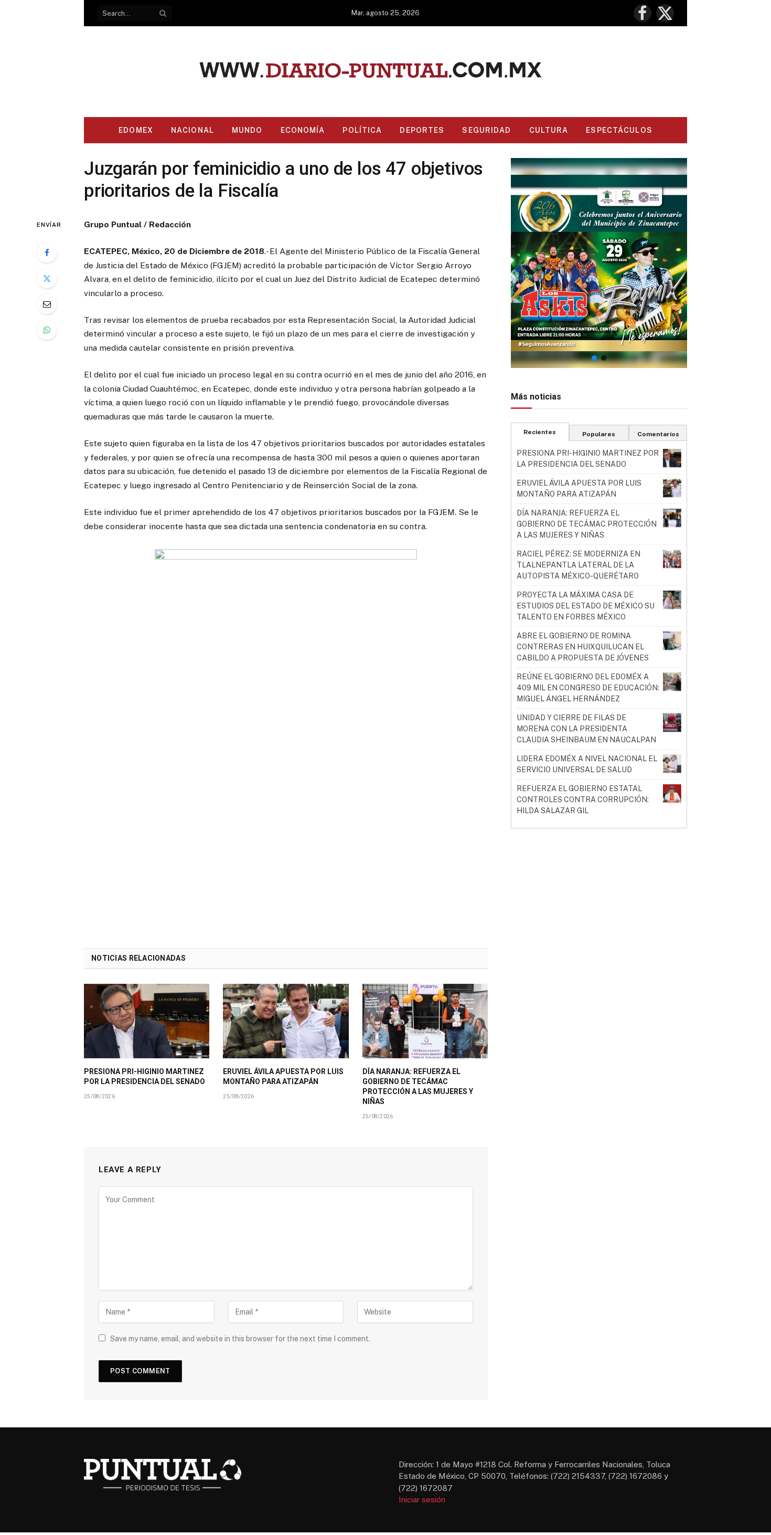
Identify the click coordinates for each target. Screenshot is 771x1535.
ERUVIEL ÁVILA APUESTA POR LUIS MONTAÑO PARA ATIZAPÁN (283, 1076)
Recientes (539, 432)
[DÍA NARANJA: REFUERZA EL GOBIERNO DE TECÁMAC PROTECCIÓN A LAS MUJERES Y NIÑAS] (425, 1021)
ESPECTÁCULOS (619, 130)
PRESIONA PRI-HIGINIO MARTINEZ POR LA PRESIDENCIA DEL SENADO (144, 1076)
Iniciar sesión (422, 1499)
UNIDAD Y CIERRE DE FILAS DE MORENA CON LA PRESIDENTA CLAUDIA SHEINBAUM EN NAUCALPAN (586, 728)
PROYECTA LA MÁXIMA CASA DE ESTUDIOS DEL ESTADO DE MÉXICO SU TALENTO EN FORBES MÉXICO (586, 606)
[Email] (47, 304)
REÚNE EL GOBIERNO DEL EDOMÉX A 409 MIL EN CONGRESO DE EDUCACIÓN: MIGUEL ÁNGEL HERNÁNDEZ (588, 687)
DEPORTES (422, 130)
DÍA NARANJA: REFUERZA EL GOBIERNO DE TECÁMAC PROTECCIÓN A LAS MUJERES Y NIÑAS (417, 1086)
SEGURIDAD (486, 130)
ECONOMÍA (303, 130)
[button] (599, 263)
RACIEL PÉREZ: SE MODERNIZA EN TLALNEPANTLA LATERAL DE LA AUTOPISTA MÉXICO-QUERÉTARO (578, 565)
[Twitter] (47, 278)
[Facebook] (47, 252)
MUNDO (247, 130)
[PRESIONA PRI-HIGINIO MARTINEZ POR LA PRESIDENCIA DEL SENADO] (146, 1021)
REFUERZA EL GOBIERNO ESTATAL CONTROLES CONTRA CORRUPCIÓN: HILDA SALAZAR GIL (583, 799)
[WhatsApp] (47, 330)
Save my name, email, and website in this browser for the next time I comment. (240, 1338)
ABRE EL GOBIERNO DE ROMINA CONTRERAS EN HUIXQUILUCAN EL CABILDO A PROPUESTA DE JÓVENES (583, 647)
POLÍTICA (362, 130)
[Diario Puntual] (386, 71)
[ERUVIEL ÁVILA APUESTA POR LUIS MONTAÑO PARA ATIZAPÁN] (285, 1021)
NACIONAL (192, 130)
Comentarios (658, 434)
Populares (598, 434)
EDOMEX (136, 130)
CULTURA (549, 130)
